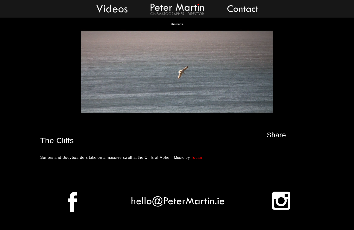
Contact (242, 8)
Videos (112, 8)
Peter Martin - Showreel (177, 8)
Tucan (196, 157)
